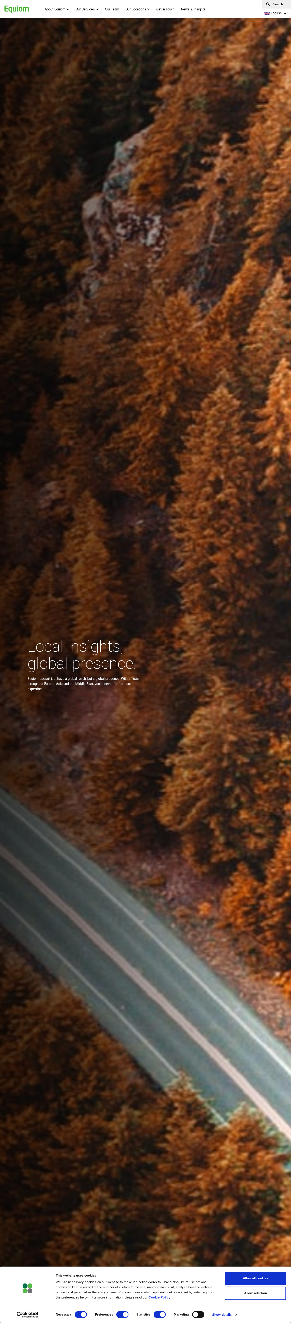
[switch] (122, 1314)
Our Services (85, 9)
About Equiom (55, 9)
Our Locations (135, 9)
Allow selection (255, 1293)
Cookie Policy (159, 1297)
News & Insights (193, 9)
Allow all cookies (255, 1278)
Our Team (112, 9)
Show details (222, 1314)
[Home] (9, 7)
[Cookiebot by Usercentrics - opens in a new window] (27, 1314)
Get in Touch (165, 9)
